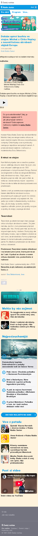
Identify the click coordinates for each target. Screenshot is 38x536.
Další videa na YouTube (12, 496)
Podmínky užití (7, 530)
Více (25, 12)
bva (22, 274)
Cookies (14, 528)
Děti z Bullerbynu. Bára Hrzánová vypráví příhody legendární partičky (19, 382)
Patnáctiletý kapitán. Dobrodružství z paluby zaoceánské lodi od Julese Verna (17, 364)
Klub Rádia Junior (8, 51)
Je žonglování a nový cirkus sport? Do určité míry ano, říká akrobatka (23, 314)
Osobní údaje (23, 528)
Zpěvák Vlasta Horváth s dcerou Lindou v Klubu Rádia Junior (21, 428)
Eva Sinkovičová (13, 274)
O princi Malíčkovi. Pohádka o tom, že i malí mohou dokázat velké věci (20, 404)
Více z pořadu (11, 421)
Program (16, 12)
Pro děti (5, 12)
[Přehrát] (4, 102)
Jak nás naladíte (8, 515)
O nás (4, 512)
